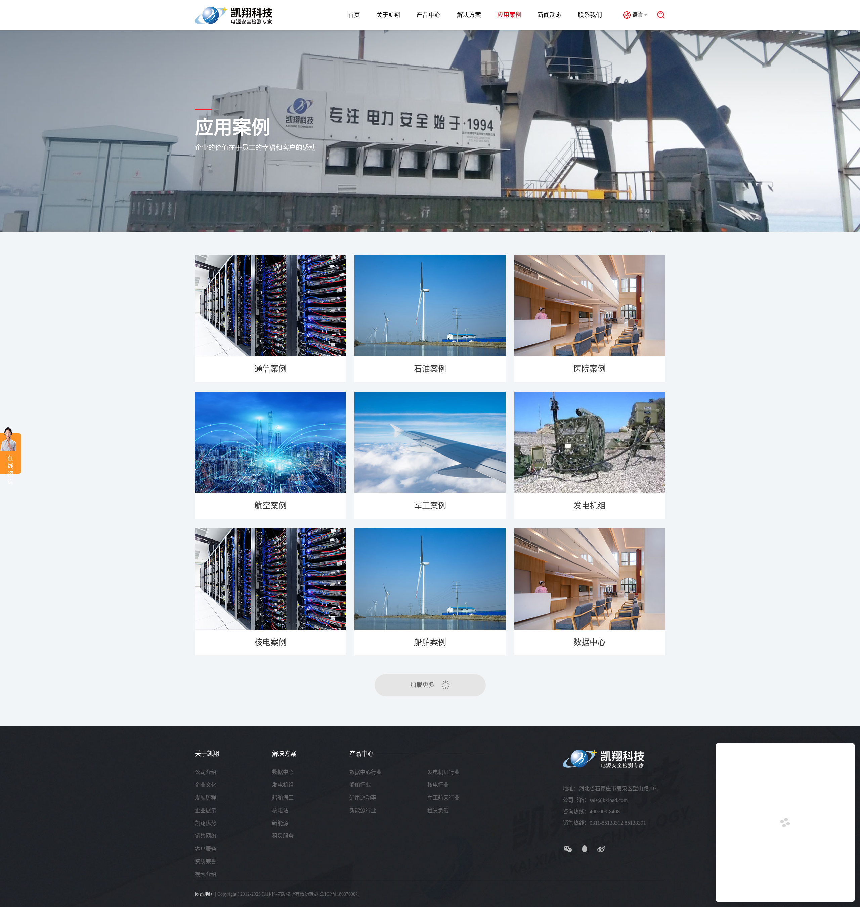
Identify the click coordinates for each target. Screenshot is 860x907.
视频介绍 (205, 874)
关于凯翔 (388, 15)
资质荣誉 (205, 861)
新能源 (280, 823)
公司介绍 (205, 772)
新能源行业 (362, 810)
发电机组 (283, 785)
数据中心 (283, 772)
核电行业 (438, 785)
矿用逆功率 (362, 798)
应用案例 (509, 15)
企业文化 (205, 785)
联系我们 (590, 15)
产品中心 (429, 15)
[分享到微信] (568, 849)
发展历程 (205, 798)
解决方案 (469, 15)
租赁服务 (283, 836)
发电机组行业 (443, 772)
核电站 (280, 810)
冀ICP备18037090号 (340, 894)
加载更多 (422, 685)
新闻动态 (550, 15)
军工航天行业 (443, 798)
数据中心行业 (365, 772)
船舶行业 (360, 785)
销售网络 (205, 836)
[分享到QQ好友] (584, 849)
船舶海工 (283, 798)
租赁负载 (438, 810)
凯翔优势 (205, 823)
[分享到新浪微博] (601, 849)
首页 (354, 15)
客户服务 (205, 849)
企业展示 (205, 810)
